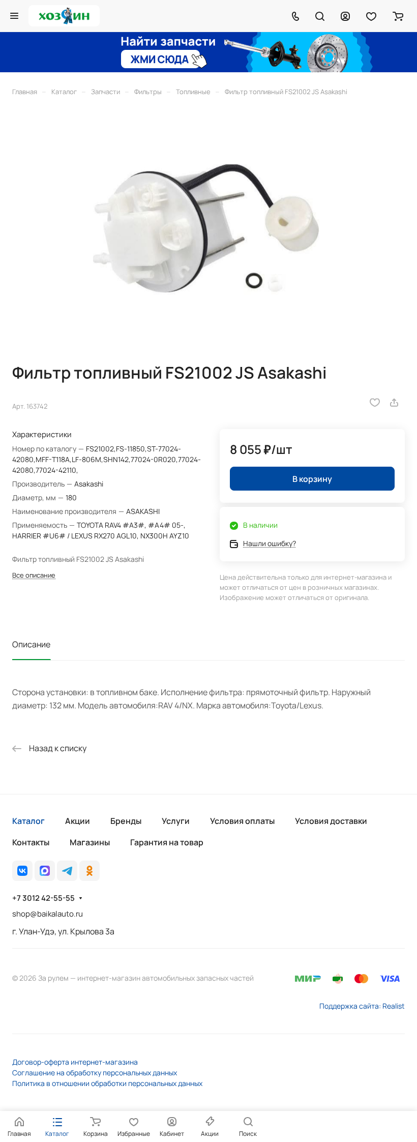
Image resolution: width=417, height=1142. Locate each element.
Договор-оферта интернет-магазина (75, 1062)
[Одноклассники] (89, 871)
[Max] (45, 871)
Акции (77, 820)
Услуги (176, 820)
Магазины (90, 842)
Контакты (30, 842)
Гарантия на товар (166, 842)
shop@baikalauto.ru (47, 913)
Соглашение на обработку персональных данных (94, 1072)
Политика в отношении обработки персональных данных (107, 1083)
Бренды (125, 820)
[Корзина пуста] (398, 16)
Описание (31, 644)
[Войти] (345, 16)
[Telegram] (67, 871)
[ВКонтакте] (22, 871)
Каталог (28, 820)
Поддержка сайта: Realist (362, 1006)
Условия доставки (331, 820)
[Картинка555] (208, 229)
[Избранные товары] (371, 16)
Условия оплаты (242, 820)
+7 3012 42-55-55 (43, 898)
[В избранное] (375, 402)
